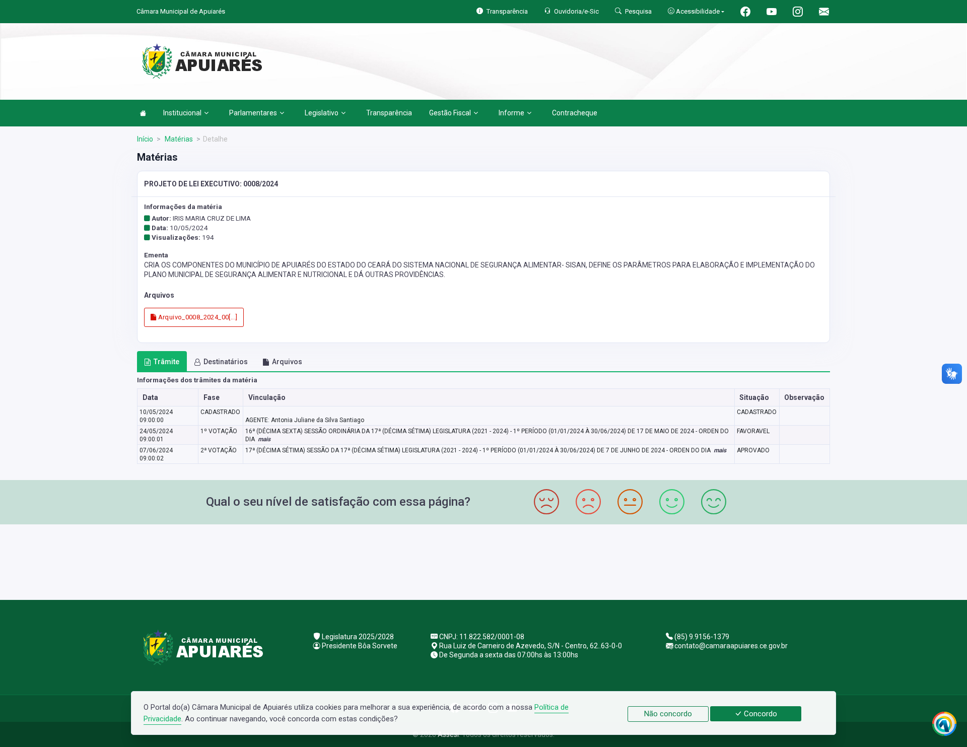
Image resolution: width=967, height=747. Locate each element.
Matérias (178, 139)
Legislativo (321, 113)
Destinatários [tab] (225, 362)
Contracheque (574, 113)
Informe (511, 113)
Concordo (759, 713)
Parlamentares (253, 113)
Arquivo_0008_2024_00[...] (196, 317)
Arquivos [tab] (287, 362)
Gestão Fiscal (450, 113)
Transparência (389, 113)
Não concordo (668, 713)
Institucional (182, 113)
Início (145, 139)
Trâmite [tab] (166, 362)
